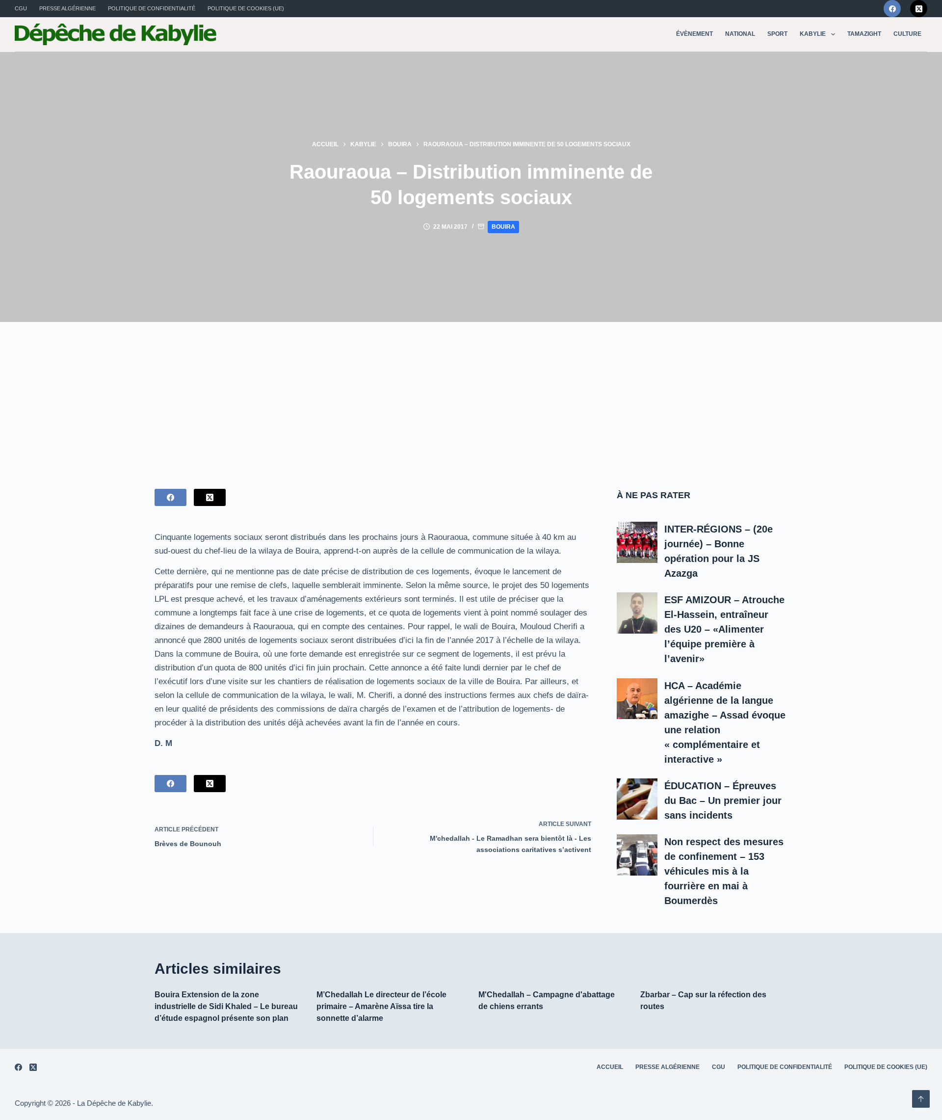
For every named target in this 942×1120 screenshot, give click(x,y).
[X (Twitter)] (918, 8)
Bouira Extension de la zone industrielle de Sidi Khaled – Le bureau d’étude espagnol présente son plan (226, 1006)
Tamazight (864, 33)
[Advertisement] (471, 395)
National (740, 33)
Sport (777, 33)
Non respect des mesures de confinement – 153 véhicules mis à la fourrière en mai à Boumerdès (724, 871)
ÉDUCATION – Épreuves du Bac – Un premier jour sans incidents (723, 800)
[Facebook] (892, 8)
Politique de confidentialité (151, 8)
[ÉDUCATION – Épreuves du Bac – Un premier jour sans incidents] (637, 799)
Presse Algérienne (67, 8)
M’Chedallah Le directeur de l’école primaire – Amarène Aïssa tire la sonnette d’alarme (381, 1006)
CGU (21, 8)
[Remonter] (921, 1099)
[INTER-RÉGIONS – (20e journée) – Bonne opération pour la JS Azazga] (637, 542)
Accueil (610, 1067)
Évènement (694, 33)
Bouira (503, 226)
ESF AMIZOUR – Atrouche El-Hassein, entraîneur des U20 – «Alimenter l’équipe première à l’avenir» (724, 629)
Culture (907, 33)
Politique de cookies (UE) (246, 8)
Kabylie (813, 33)
